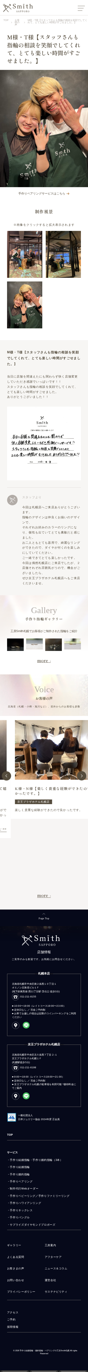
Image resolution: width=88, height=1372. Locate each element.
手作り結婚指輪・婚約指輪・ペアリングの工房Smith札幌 (44, 1351)
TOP (10, 1134)
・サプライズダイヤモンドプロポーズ (31, 1224)
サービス (12, 1152)
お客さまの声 (15, 1268)
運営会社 (50, 1280)
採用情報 (13, 1326)
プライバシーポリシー (21, 1291)
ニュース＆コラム (56, 1268)
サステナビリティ (56, 1291)
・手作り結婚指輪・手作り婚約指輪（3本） (35, 1159)
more (42, 660)
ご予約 (11, 1319)
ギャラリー (14, 1245)
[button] (6, 775)
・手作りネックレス (20, 1210)
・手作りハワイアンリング (24, 1202)
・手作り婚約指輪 (18, 1174)
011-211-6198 (28, 1067)
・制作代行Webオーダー (23, 1188)
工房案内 (50, 1245)
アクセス (13, 1312)
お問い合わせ (15, 1280)
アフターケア (53, 1256)
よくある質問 (15, 1256)
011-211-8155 (28, 996)
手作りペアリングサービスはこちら (42, 193)
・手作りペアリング (20, 1181)
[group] (44, 767)
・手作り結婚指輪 (18, 1167)
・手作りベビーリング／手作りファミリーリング (38, 1195)
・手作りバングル (18, 1217)
